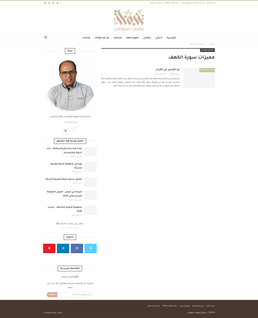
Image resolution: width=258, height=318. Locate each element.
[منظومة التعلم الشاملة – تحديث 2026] (90, 210)
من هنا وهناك (102, 38)
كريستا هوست (49, 313)
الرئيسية (171, 38)
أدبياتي (158, 38)
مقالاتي (147, 38)
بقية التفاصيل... (70, 122)
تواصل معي (186, 3)
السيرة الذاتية (199, 3)
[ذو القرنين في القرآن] (199, 78)
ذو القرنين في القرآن (168, 69)
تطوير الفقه (132, 38)
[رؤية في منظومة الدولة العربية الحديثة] (90, 167)
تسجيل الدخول (156, 3)
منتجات (86, 38)
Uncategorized (207, 70)
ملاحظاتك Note (172, 3)
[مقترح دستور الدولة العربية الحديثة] (90, 182)
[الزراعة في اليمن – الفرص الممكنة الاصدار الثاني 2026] (90, 195)
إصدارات (117, 38)
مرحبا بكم (211, 3)
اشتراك (52, 295)
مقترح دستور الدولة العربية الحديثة (64, 179)
